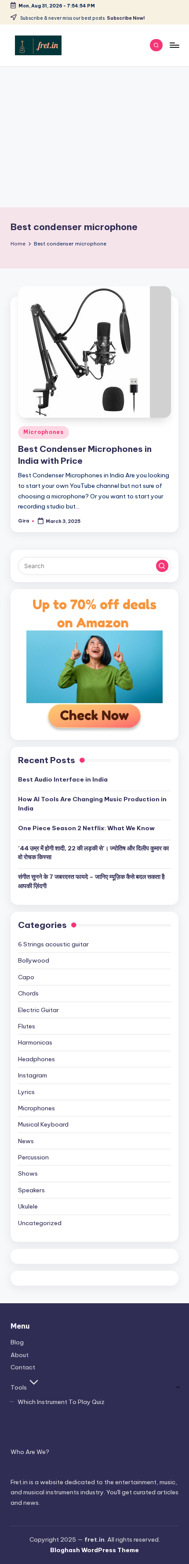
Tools (19, 1387)
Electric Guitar (38, 1010)
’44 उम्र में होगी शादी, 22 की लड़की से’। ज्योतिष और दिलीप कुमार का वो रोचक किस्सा (93, 852)
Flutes (26, 1026)
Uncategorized (40, 1223)
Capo (26, 977)
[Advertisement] (94, 137)
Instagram (32, 1075)
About (20, 1355)
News (26, 1141)
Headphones (36, 1059)
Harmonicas (35, 1042)
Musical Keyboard (43, 1124)
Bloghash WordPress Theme (94, 1550)
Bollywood (33, 960)
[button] (162, 566)
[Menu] (174, 45)
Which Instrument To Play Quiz (61, 1402)
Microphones (43, 432)
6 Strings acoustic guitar (53, 944)
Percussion (33, 1157)
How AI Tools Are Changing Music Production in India (92, 803)
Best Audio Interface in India (63, 779)
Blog (17, 1342)
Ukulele (28, 1206)
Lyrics (26, 1092)
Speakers (31, 1190)
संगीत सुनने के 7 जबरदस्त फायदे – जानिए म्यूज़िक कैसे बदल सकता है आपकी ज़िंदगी (91, 881)
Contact (23, 1367)
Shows (28, 1173)
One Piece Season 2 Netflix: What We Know (86, 828)
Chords (28, 993)
